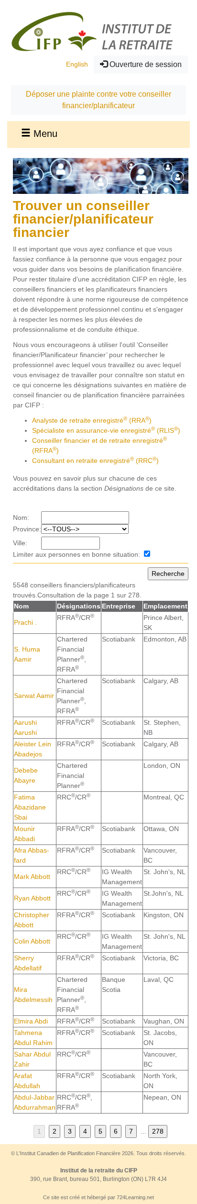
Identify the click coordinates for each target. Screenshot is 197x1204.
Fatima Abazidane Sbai (30, 807)
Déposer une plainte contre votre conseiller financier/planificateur (98, 100)
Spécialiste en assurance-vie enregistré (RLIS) (106, 430)
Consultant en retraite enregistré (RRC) (95, 460)
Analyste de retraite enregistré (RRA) (92, 420)
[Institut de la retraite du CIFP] (93, 31)
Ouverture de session (145, 64)
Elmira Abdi (31, 1021)
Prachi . (25, 622)
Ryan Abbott (32, 898)
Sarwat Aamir (34, 695)
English (77, 64)
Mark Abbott (32, 876)
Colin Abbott (32, 941)
